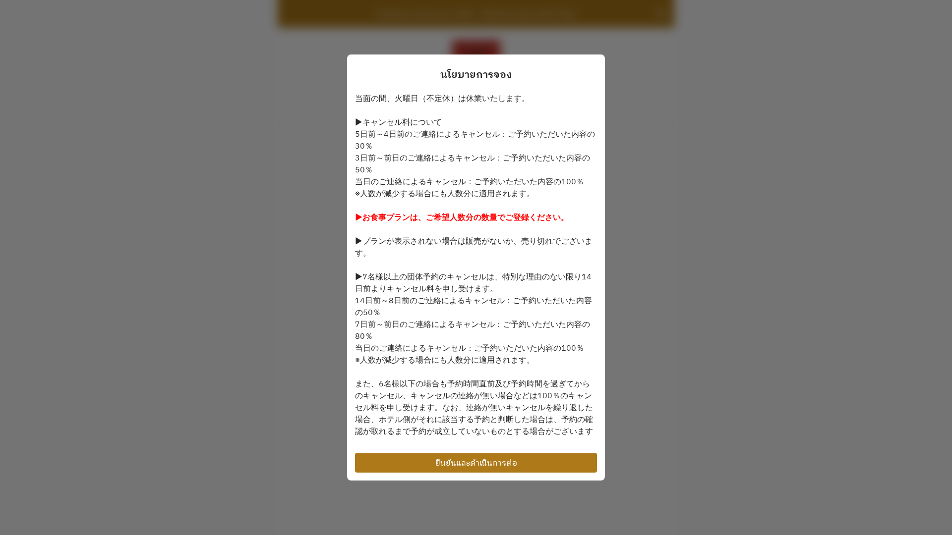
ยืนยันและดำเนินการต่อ (476, 463)
